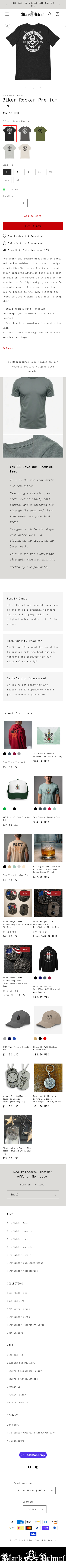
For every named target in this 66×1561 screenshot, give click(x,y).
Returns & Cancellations (22, 1379)
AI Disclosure (15, 1440)
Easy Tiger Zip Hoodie (15, 762)
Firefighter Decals (19, 1255)
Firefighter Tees (18, 1223)
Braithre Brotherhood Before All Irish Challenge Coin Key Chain (47, 1099)
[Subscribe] (55, 1195)
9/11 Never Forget (18, 1309)
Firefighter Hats (18, 1239)
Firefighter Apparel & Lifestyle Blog (31, 1432)
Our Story (13, 1424)
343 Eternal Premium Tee (46, 817)
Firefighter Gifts (18, 1317)
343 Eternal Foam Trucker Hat (16, 818)
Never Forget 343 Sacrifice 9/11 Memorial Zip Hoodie (46, 989)
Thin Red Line (15, 1301)
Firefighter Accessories (22, 1271)
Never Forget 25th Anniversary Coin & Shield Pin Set (17, 924)
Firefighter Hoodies (19, 1231)
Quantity (8, 196)
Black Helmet (27, 1540)
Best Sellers (15, 1332)
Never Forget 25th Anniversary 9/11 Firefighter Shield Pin (46, 924)
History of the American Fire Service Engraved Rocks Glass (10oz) (46, 869)
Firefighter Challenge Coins (25, 1263)
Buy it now (33, 225)
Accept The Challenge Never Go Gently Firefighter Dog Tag (14, 1099)
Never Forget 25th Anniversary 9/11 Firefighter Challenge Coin (15, 982)
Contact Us (13, 1386)
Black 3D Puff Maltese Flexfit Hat (45, 1048)
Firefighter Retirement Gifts (26, 1325)
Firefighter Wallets (19, 1247)
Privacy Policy (16, 1394)
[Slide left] (25, 88)
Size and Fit (15, 1355)
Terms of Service (18, 1402)
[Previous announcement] (6, 4)
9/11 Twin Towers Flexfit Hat (16, 1048)
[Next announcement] (59, 4)
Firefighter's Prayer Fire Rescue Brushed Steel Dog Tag (17, 1151)
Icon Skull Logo (17, 1293)
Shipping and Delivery (21, 1363)
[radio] (10, 133)
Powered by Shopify (45, 1540)
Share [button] (9, 348)
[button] (7, 14)
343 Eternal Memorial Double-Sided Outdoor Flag (47, 755)
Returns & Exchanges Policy (24, 1371)
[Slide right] (41, 88)
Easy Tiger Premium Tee (15, 875)
